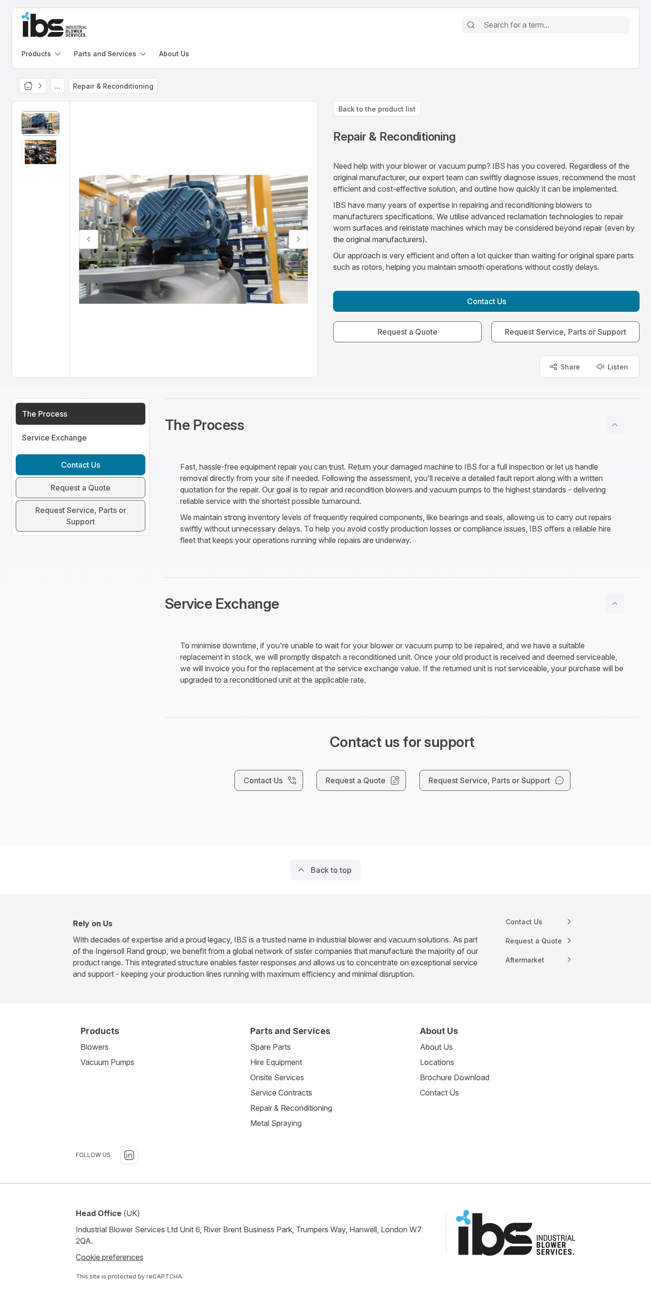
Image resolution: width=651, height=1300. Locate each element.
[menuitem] (41, 54)
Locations (437, 1062)
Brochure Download (454, 1077)
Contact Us (439, 1092)
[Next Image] (298, 239)
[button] (402, 424)
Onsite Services (277, 1077)
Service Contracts (281, 1092)
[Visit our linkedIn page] (129, 1155)
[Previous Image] (88, 239)
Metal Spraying (276, 1123)
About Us (436, 1047)
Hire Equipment (276, 1062)
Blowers (95, 1047)
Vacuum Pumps (107, 1062)
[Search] (470, 24)
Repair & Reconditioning (291, 1108)
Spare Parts (270, 1047)
